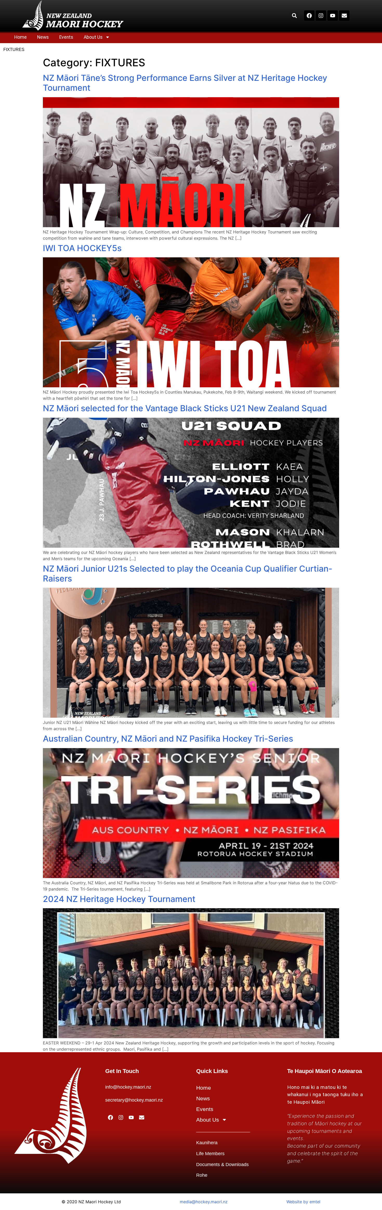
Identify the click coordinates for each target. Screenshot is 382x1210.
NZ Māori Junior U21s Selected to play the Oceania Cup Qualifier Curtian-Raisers (187, 574)
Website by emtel (303, 1201)
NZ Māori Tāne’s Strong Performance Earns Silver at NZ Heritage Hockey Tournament (185, 83)
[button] (294, 15)
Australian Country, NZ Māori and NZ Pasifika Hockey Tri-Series (168, 739)
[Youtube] (332, 15)
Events (66, 37)
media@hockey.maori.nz (204, 1201)
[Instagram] (321, 15)
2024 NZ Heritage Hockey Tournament (119, 899)
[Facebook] (309, 15)
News (43, 37)
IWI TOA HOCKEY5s (82, 248)
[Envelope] (344, 15)
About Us (93, 37)
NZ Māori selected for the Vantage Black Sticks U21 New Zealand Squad (185, 408)
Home (20, 37)
